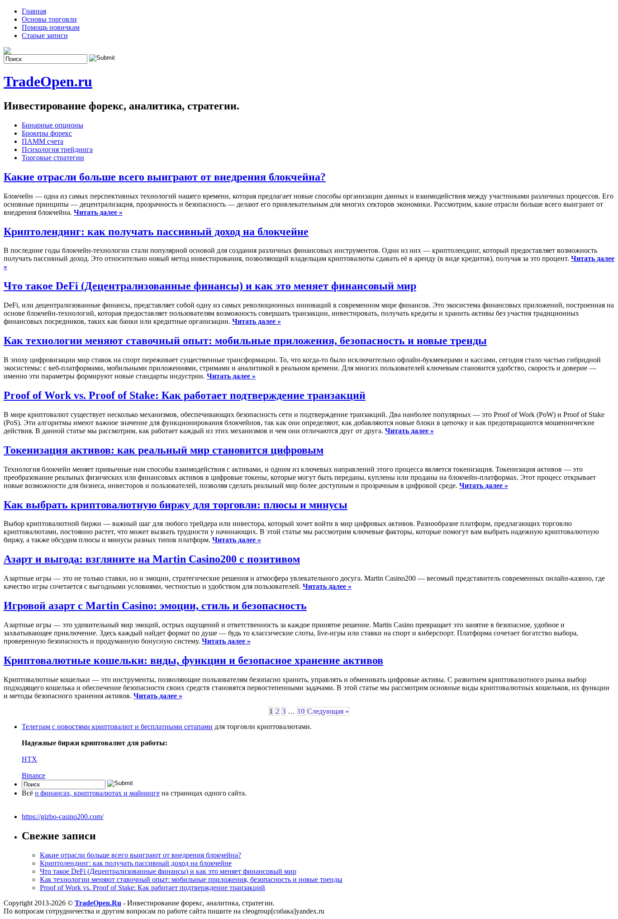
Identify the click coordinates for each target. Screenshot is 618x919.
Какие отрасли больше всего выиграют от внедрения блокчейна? (165, 177)
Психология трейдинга (57, 149)
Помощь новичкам (51, 27)
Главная (34, 11)
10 (300, 711)
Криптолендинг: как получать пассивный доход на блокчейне (156, 231)
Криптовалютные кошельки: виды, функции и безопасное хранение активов (193, 660)
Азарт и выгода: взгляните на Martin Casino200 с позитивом (152, 559)
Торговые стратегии (53, 157)
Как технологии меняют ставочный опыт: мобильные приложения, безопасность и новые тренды (245, 340)
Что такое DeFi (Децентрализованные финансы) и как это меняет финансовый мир (210, 286)
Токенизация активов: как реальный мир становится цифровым (163, 450)
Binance (33, 775)
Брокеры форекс (47, 133)
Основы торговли (49, 19)
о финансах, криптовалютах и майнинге (97, 793)
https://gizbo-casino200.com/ (63, 816)
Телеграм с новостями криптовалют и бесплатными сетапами (117, 726)
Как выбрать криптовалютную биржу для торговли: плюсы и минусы (175, 505)
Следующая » (328, 711)
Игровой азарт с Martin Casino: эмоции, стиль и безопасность (155, 605)
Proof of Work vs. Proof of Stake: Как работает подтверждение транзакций (185, 395)
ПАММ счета (42, 141)
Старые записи (45, 35)
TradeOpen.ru (48, 81)
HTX (29, 759)
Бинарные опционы (52, 125)
